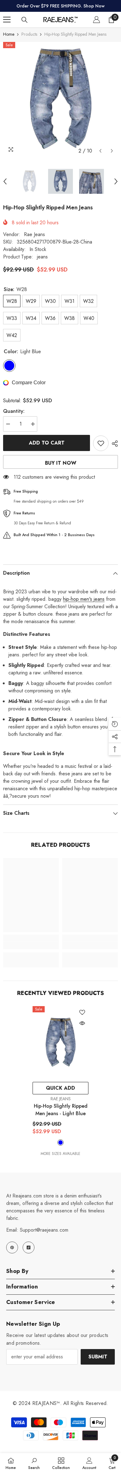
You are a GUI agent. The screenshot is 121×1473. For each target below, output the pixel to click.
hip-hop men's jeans (84, 599)
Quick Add (60, 1088)
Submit (97, 1356)
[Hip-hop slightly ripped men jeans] (60, 1042)
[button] (100, 150)
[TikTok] (28, 1247)
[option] (60, 99)
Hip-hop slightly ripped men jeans (60, 1109)
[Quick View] (82, 1023)
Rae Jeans (34, 234)
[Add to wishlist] (101, 443)
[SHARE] (113, 443)
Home (8, 34)
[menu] (7, 19)
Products (29, 34)
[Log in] (96, 19)
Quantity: (14, 411)
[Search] (24, 20)
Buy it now (60, 463)
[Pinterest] (12, 1247)
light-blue (60, 1142)
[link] (31, 945)
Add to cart (47, 442)
